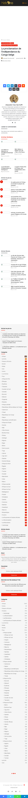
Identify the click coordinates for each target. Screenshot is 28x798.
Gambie (4, 458)
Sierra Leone (5, 448)
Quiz (3, 368)
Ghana (4, 435)
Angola (4, 494)
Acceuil (4, 40)
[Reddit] (23, 85)
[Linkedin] (12, 85)
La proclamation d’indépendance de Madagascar (6, 168)
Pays (3, 376)
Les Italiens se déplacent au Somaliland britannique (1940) (7, 152)
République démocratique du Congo (9, 45)
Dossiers (4, 515)
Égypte (4, 466)
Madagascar (5, 492)
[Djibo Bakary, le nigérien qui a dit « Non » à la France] (21, 144)
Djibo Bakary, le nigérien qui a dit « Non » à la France (20, 150)
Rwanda (4, 402)
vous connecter (11, 131)
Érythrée (4, 384)
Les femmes (5, 373)
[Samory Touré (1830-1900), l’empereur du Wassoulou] (5, 192)
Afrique (4, 356)
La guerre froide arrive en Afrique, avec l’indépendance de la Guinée (20, 169)
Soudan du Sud (6, 389)
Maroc (4, 481)
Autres (3, 371)
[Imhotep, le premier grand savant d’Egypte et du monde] (5, 215)
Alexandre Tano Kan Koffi (8, 58)
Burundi (4, 394)
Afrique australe (6, 484)
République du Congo (8, 415)
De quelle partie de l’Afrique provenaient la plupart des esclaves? (18, 183)
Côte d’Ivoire (5, 430)
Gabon (4, 417)
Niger (3, 443)
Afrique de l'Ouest (6, 422)
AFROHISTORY (14, 787)
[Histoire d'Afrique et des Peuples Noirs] (7, 3)
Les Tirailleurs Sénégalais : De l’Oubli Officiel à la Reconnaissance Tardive (18, 280)
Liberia (4, 453)
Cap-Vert (4, 456)
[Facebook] (4, 85)
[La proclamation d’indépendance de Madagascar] (7, 161)
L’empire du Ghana (16, 205)
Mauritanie (5, 476)
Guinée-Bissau (6, 461)
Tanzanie (4, 386)
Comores (4, 502)
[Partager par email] (14, 89)
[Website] (13, 123)
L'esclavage (5, 525)
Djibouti (4, 397)
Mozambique (5, 512)
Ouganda (4, 399)
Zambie (4, 499)
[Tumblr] (15, 85)
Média (8, 40)
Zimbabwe (5, 497)
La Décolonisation (5, 43)
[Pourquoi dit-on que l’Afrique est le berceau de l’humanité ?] (5, 267)
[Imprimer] (17, 89)
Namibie (4, 504)
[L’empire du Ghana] (5, 208)
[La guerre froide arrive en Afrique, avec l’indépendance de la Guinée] (21, 161)
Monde (4, 363)
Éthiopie (4, 381)
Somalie (4, 391)
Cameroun (5, 409)
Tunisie (4, 471)
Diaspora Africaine (6, 361)
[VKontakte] (10, 89)
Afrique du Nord (6, 463)
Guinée (4, 425)
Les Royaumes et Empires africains (11, 517)
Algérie (4, 468)
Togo (3, 450)
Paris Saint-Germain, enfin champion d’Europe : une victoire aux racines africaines (18, 273)
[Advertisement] (14, 21)
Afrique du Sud (6, 486)
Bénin (3, 445)
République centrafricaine (9, 420)
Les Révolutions (6, 522)
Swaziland (5, 507)
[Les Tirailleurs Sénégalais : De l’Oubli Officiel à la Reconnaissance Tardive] (5, 281)
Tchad (3, 412)
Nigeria (4, 440)
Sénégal (4, 438)
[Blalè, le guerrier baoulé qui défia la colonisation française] (5, 288)
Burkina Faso (5, 433)
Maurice (4, 510)
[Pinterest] (19, 85)
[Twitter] (8, 85)
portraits (4, 359)
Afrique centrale (6, 404)
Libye (3, 479)
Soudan (4, 474)
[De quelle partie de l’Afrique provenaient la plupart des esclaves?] (5, 184)
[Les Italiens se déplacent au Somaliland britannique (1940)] (7, 144)
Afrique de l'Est (6, 379)
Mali (3, 427)
